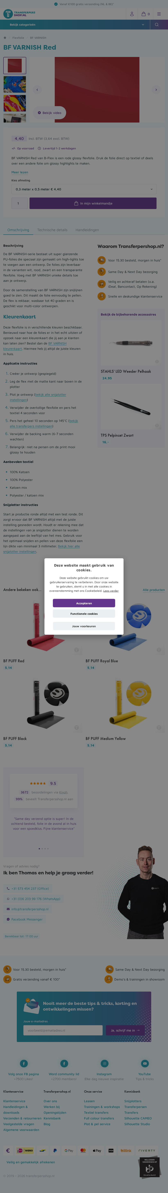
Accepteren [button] (84, 603)
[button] (84, 626)
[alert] (84, 596)
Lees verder (111, 590)
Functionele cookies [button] (84, 613)
